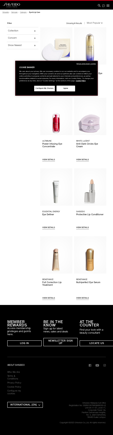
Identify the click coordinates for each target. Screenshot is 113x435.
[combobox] (94, 23)
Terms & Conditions (12, 377)
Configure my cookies (14, 392)
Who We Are (13, 372)
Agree (65, 88)
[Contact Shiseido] (103, 6)
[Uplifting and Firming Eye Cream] (90, 46)
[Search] (99, 6)
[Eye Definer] (56, 187)
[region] (56, 78)
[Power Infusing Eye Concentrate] (56, 116)
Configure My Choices (44, 88)
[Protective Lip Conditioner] (90, 187)
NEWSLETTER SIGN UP (60, 342)
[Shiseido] (11, 5)
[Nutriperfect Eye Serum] (90, 255)
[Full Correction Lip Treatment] (56, 255)
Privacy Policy (14, 383)
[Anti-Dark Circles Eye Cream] (90, 116)
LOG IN (24, 343)
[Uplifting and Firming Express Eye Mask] (56, 46)
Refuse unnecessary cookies (86, 64)
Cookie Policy (14, 387)
